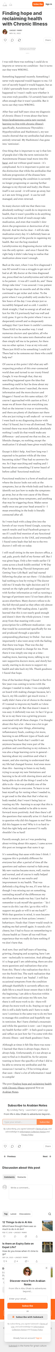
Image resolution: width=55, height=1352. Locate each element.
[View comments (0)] (12, 40)
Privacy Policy (37, 1329)
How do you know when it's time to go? (20, 1252)
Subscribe (38, 4)
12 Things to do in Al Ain (17, 1222)
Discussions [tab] (24, 1214)
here (4, 163)
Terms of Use (41, 1128)
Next (45, 1156)
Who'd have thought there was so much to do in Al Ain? (19, 1227)
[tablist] (15, 1177)
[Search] (50, 1214)
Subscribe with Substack (29, 1316)
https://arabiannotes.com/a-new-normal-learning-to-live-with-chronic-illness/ (24, 122)
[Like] (5, 40)
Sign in (49, 4)
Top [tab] (5, 1214)
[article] (27, 1229)
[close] (46, 1268)
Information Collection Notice (33, 1131)
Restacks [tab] (21, 1177)
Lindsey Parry (15, 30)
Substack (13, 1345)
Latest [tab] (13, 1214)
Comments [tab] (9, 1177)
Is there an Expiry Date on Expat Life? (18, 1245)
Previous (11, 1156)
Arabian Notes (10, 1092)
